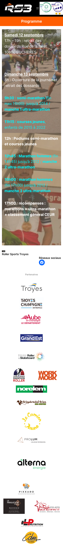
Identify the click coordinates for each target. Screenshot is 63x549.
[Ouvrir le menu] (38, 8)
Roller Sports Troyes (15, 254)
